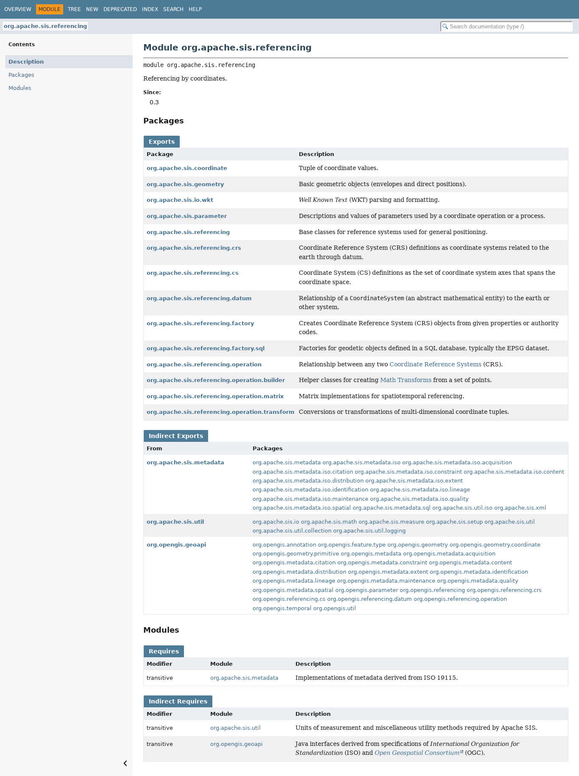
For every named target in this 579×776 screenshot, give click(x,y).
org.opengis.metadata (371, 553)
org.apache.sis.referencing (45, 26)
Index (150, 9)
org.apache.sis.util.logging (369, 531)
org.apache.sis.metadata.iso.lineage (420, 489)
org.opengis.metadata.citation (294, 562)
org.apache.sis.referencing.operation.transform (221, 412)
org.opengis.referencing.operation (460, 599)
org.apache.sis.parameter (187, 216)
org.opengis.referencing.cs (289, 599)
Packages (21, 75)
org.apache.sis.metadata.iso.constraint (408, 472)
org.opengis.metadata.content (470, 562)
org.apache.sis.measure (391, 522)
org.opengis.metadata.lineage (294, 581)
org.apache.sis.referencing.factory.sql (205, 348)
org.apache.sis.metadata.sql (392, 508)
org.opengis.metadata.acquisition (449, 553)
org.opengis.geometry (417, 545)
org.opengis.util (334, 608)
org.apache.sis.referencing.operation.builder (216, 380)
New (92, 9)
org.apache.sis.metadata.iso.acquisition (457, 462)
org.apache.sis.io (276, 522)
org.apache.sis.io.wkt (180, 200)
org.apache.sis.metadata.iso (362, 462)
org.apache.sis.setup (454, 522)
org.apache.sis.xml (520, 508)
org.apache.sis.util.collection (292, 531)
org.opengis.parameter (366, 590)
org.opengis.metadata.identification (479, 572)
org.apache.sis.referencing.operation (204, 364)
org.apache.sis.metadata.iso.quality (419, 499)
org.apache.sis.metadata (185, 462)
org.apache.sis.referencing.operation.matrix (215, 396)
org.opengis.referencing (432, 590)
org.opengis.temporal (282, 608)
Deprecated (120, 9)
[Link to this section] (190, 120)
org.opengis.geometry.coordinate (495, 545)
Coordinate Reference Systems (436, 364)
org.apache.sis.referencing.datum (199, 298)
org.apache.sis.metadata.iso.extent (414, 480)
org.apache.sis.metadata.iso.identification (310, 489)
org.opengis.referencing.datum (369, 599)
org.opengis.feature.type (352, 545)
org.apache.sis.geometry (185, 184)
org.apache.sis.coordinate (187, 168)
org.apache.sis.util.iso (462, 508)
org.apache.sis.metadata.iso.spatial (302, 508)
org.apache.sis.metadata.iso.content (514, 472)
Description (26, 62)
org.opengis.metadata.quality (477, 581)
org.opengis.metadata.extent (388, 572)
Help (195, 9)
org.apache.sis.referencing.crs (194, 248)
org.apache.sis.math (329, 522)
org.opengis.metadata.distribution (299, 572)
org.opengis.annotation (284, 545)
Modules (19, 88)
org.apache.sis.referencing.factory (200, 323)
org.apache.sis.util (175, 522)
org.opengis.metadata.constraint (382, 562)
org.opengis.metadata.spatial (293, 590)
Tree (74, 9)
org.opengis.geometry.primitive (296, 553)
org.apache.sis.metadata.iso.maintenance (310, 499)
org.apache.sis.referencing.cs (193, 273)
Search (173, 9)
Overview (17, 9)
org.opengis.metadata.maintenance (386, 581)
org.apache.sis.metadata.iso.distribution (308, 480)
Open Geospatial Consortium (417, 752)
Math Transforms (405, 380)
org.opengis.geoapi (176, 545)
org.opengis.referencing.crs (504, 590)
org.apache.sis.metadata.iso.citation (303, 472)
